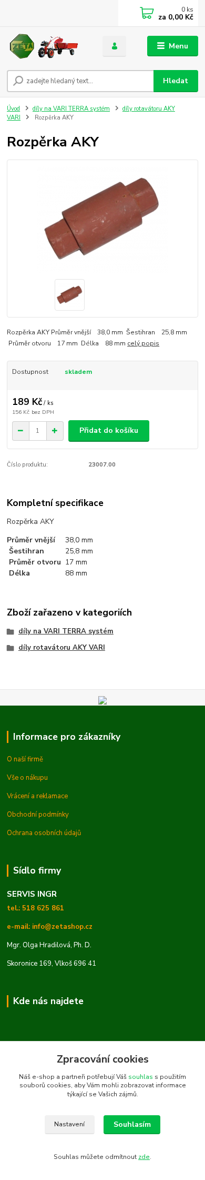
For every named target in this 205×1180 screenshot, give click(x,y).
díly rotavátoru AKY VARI (61, 647)
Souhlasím (132, 1124)
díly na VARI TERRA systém (71, 109)
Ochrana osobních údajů (44, 833)
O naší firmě (25, 759)
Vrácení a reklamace (37, 796)
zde (144, 1157)
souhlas (140, 1077)
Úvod (13, 109)
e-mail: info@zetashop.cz (50, 926)
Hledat (175, 81)
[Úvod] (47, 46)
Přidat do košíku (108, 430)
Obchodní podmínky (38, 814)
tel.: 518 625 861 (35, 908)
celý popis (143, 343)
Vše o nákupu (27, 777)
